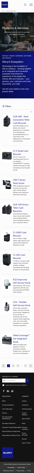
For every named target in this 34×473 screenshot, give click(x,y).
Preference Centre (8, 471)
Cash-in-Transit (26, 443)
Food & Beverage (7, 409)
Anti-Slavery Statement (8, 423)
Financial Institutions (8, 405)
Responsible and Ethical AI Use (11, 435)
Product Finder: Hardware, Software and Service (16, 57)
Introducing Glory (27, 409)
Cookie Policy (21, 467)
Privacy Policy (20, 471)
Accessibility (11, 467)
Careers (24, 401)
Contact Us (25, 405)
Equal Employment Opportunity (11, 431)
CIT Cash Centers (7, 417)
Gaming (4, 413)
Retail (3, 401)
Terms (29, 471)
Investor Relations (24, 414)
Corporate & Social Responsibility (11, 427)
